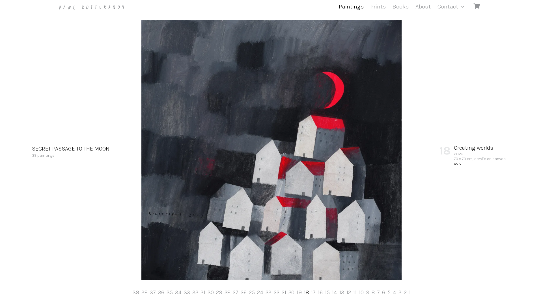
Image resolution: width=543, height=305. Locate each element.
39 (136, 292)
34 (178, 292)
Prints (378, 6)
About (423, 6)
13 (341, 292)
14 (334, 292)
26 (244, 292)
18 (306, 292)
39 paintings (70, 151)
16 (320, 292)
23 (269, 292)
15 (327, 292)
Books (401, 6)
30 (211, 292)
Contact (448, 6)
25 (252, 292)
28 (227, 292)
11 (355, 292)
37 (153, 292)
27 (235, 292)
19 (299, 292)
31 (203, 292)
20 (291, 292)
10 (361, 292)
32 (195, 292)
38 (144, 292)
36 (161, 292)
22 (276, 292)
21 (284, 292)
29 (219, 292)
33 (187, 292)
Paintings (351, 6)
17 (313, 292)
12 (348, 292)
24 (260, 292)
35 (170, 292)
